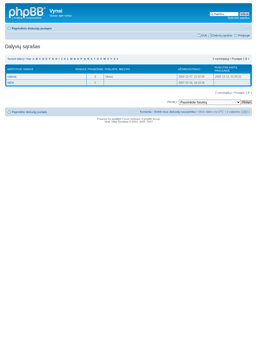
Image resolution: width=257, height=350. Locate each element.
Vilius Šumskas (119, 121)
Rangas (81, 69)
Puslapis (111, 69)
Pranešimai (95, 69)
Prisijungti (243, 35)
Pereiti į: (172, 101)
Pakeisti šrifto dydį (245, 27)
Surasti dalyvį (16, 58)
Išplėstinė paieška (238, 17)
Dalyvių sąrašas (222, 35)
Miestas (124, 69)
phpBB (116, 119)
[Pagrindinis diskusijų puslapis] (27, 12)
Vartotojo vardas (20, 69)
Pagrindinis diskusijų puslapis (32, 28)
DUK (204, 35)
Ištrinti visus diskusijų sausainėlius (175, 111)
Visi (28, 58)
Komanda (146, 111)
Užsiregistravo (189, 69)
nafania (12, 76)
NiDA (11, 82)
